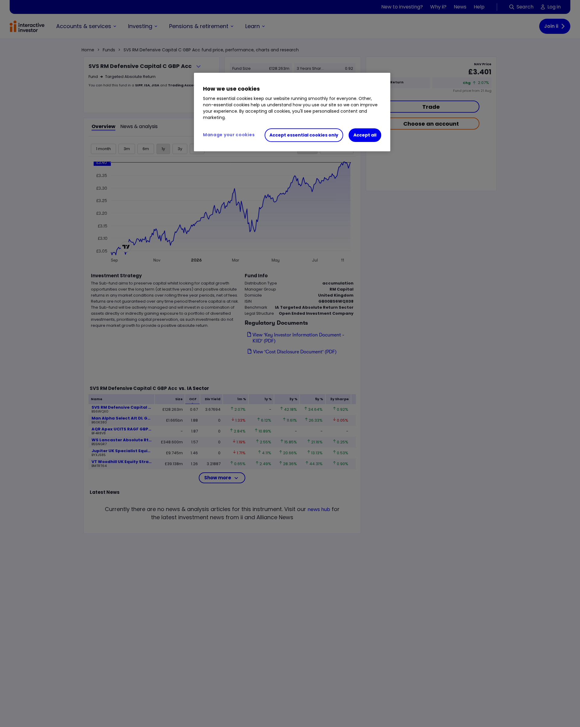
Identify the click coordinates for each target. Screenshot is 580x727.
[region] (292, 112)
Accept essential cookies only (303, 135)
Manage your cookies (229, 135)
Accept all (364, 135)
